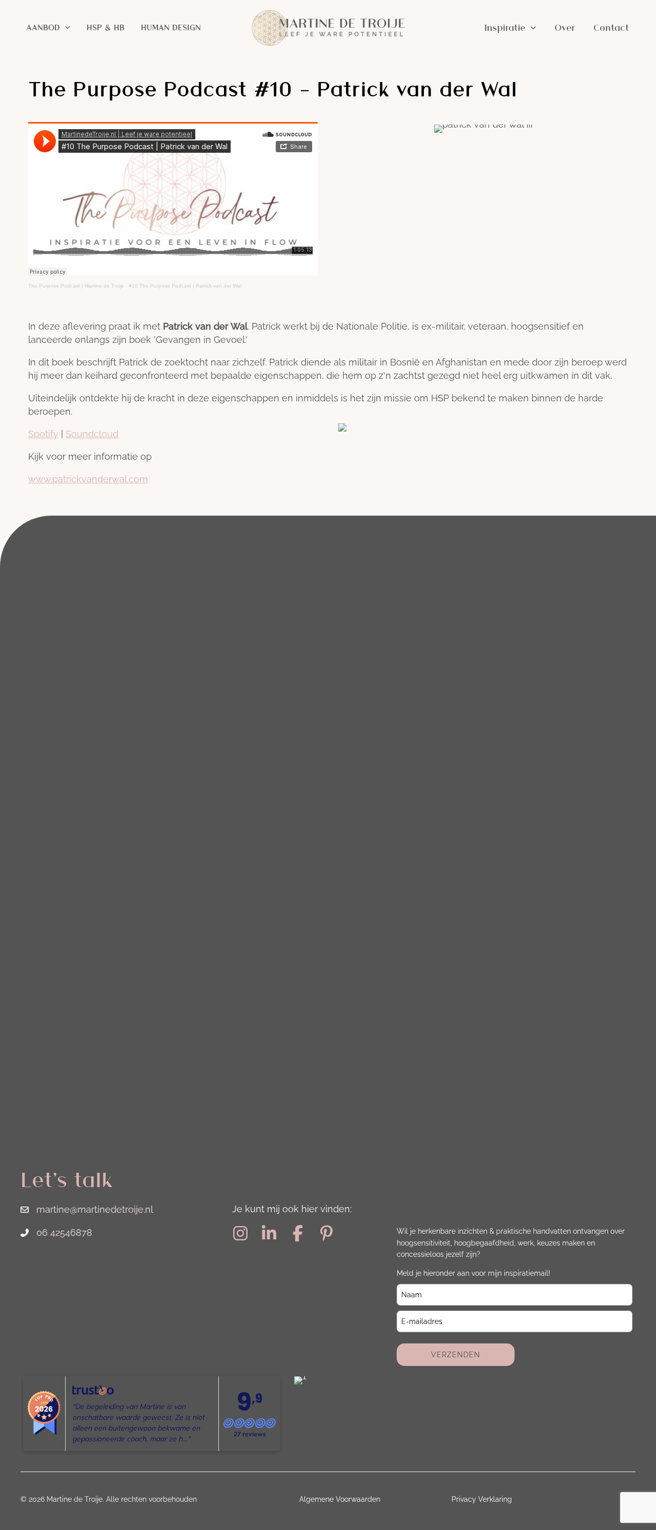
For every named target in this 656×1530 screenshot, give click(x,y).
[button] (65, 27)
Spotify (43, 434)
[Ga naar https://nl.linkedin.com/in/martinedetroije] (269, 1234)
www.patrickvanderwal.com (88, 479)
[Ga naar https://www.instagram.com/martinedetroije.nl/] (240, 1234)
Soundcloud (92, 434)
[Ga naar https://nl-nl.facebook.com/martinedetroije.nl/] (298, 1234)
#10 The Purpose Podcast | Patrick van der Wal (185, 286)
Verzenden (455, 1355)
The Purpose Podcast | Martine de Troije (76, 286)
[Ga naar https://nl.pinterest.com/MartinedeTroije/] (326, 1234)
